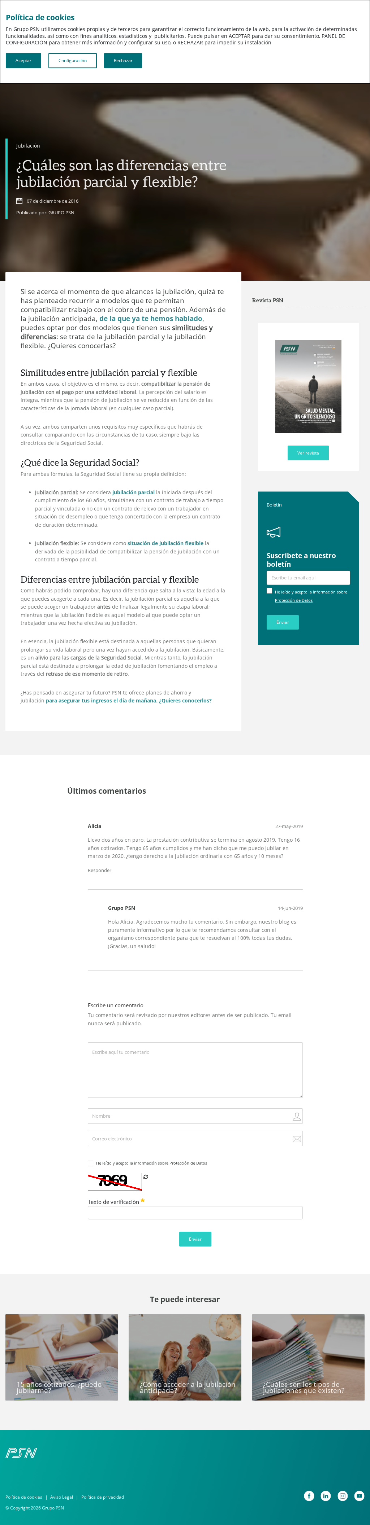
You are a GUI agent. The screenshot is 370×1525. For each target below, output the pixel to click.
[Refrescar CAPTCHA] (145, 1176)
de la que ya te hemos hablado (150, 318)
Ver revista (308, 453)
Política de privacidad (102, 1497)
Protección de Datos (294, 600)
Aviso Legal (61, 1497)
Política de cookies (23, 1497)
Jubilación (28, 145)
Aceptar (23, 60)
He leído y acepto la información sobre (151, 1163)
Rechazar (123, 60)
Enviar (282, 622)
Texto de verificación (114, 1202)
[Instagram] (342, 1496)
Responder (99, 870)
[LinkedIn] (325, 1496)
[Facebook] (309, 1496)
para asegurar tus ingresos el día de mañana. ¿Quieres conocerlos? (128, 700)
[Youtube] (359, 1496)
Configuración (73, 60)
